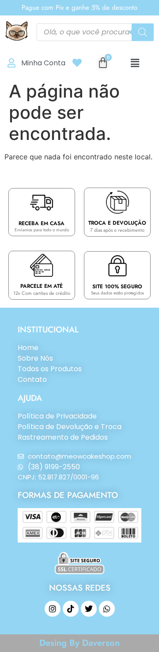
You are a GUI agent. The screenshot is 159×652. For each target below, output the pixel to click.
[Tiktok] (71, 609)
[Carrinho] (103, 62)
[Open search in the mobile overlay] (95, 32)
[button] (134, 63)
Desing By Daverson (79, 643)
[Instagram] (53, 609)
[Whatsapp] (107, 609)
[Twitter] (89, 609)
